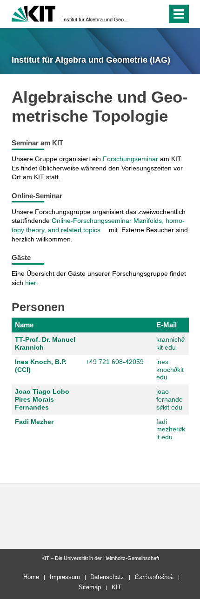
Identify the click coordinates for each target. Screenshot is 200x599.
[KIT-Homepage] (34, 13)
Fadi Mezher (34, 421)
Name (24, 325)
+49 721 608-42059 (115, 361)
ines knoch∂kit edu (170, 369)
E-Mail (166, 325)
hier (30, 282)
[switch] (143, 14)
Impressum (65, 576)
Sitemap (90, 587)
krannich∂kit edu (170, 343)
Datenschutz (107, 576)
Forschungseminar (130, 159)
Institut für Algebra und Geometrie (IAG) (97, 19)
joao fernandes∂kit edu (169, 399)
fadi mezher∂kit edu (170, 429)
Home (31, 576)
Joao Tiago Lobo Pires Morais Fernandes (42, 399)
